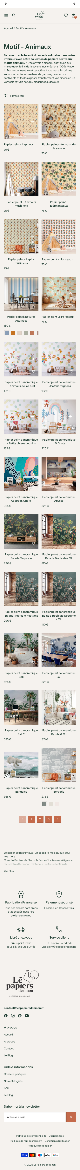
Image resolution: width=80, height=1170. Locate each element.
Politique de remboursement (26, 1140)
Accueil (8, 28)
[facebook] (6, 1016)
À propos (9, 1041)
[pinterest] (20, 1016)
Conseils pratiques (15, 1074)
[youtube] (27, 1016)
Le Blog (8, 1055)
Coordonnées (56, 1135)
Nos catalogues (13, 1081)
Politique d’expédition (40, 1145)
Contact (9, 1048)
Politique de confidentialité (31, 1135)
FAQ (6, 1088)
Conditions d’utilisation (57, 1140)
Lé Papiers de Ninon (44, 1164)
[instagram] (13, 1016)
